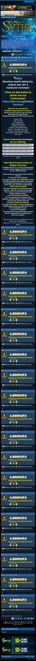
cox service (6, 45)
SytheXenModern (6, 656)
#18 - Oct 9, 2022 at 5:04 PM (10, 554)
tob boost (9, 47)
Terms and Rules (31, 659)
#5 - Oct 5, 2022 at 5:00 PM (9, 288)
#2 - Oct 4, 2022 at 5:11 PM (9, 227)
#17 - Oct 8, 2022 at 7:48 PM (10, 534)
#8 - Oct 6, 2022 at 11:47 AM (10, 350)
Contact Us (27, 656)
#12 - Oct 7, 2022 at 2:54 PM (10, 432)
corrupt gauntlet (10, 41)
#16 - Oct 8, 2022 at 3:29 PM (10, 513)
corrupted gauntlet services (10, 43)
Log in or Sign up (29, 1)
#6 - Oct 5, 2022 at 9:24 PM (9, 309)
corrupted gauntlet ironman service (24, 41)
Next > (32, 54)
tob (4, 47)
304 (28, 54)
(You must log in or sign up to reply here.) (12, 616)
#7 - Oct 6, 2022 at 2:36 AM (9, 329)
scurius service (17, 624)
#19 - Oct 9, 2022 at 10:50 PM (10, 575)
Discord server (14, 223)
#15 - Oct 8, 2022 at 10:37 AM (10, 493)
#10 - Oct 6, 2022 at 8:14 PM (10, 391)
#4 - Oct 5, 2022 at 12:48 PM (10, 268)
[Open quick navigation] (33, 36)
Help (33, 656)
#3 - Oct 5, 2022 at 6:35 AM (9, 248)
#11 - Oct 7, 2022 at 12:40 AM (10, 411)
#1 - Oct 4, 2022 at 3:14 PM (9, 60)
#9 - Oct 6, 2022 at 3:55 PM (9, 370)
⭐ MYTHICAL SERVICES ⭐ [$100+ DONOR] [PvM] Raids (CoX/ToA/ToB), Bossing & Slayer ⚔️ (17, 622)
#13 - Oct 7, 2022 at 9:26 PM (10, 452)
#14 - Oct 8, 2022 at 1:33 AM (10, 473)
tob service (16, 47)
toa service (30, 45)
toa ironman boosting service (18, 45)
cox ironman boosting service (26, 43)
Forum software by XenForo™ (7, 659)
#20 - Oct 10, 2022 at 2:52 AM (10, 595)
